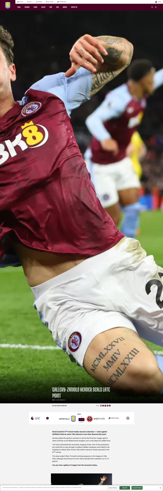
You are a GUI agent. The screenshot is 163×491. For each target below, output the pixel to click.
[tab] (20, 2)
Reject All (124, 487)
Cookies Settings (112, 487)
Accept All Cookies (137, 487)
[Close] (160, 488)
